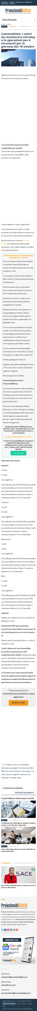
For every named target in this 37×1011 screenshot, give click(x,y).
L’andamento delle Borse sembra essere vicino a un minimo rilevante (18, 824)
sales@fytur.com (8, 985)
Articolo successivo (24, 792)
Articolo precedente (13, 788)
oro (32, 771)
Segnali (15, 774)
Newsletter (5, 4)
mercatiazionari (14, 771)
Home (3, 24)
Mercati (8, 24)
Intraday (21, 768)
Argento (9, 764)
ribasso (9, 774)
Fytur (30, 1009)
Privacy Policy (21, 1004)
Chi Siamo (4, 2)
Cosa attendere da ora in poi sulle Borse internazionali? (18, 850)
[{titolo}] (18, 14)
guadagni (14, 768)
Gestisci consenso (9, 1004)
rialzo (3, 774)
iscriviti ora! (18, 703)
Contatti (12, 2)
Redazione (12, 26)
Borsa (16, 764)
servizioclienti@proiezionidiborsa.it (16, 993)
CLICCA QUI (18, 453)
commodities (24, 764)
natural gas (26, 771)
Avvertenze (20, 2)
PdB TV (12, 4)
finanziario (5, 768)
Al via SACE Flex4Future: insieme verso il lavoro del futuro (18, 886)
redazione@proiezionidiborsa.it (14, 977)
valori (19, 777)
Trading (13, 777)
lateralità (29, 768)
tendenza (23, 774)
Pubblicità (28, 2)
